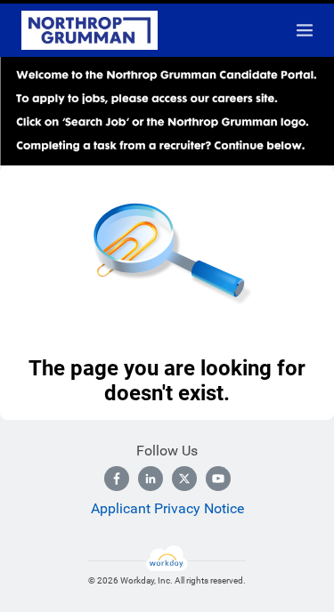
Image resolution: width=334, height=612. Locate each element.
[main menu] (304, 30)
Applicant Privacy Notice (167, 508)
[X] (184, 478)
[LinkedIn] (150, 478)
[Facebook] (116, 478)
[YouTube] (218, 478)
